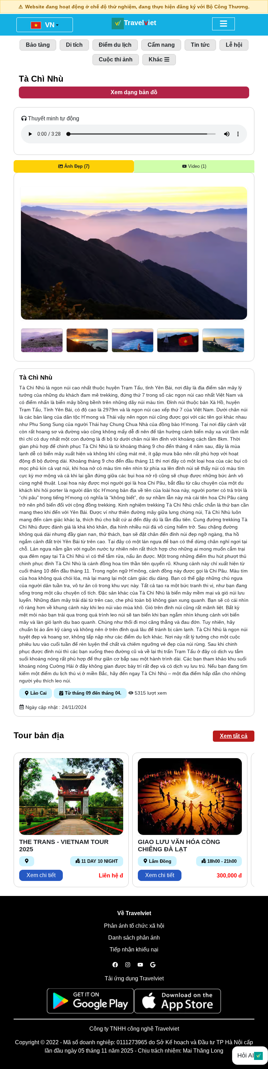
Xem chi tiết (41, 875)
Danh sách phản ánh (134, 938)
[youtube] (140, 965)
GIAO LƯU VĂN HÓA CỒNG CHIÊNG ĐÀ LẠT (179, 845)
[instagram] (128, 965)
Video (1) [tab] (196, 166)
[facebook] (115, 965)
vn (48, 25)
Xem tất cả (233, 736)
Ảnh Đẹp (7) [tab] (76, 166)
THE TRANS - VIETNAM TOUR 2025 (64, 845)
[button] (42, 340)
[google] (153, 965)
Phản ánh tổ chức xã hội (134, 926)
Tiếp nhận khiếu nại (134, 949)
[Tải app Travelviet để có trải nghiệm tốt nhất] (90, 1003)
